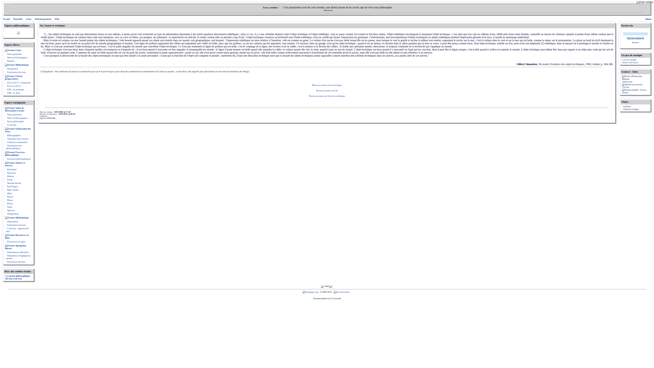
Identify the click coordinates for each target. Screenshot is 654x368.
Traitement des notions (17, 138)
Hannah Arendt (14, 183)
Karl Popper (12, 186)
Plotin (10, 203)
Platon (10, 200)
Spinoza (11, 210)
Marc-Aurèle (13, 190)
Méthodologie (22, 65)
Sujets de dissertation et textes (14, 109)
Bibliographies (14, 135)
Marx (9, 193)
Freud (9, 179)
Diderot (10, 176)
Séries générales (14, 54)
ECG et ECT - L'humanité (19, 82)
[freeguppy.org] (311, 292)
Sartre (9, 207)
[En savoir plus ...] (343, 292)
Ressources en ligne (17, 236)
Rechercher (635, 42)
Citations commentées (17, 142)
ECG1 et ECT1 (14, 86)
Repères (10, 61)
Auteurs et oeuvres (15, 164)
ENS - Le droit (13, 93)
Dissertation (12, 68)
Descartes (11, 173)
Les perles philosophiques (18, 276)
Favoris (625, 87)
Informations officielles (18, 252)
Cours (18, 50)
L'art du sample (629, 59)
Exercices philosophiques (15, 153)
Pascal (10, 196)
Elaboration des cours (18, 130)
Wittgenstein (13, 213)
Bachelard (12, 169)
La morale (11, 125)
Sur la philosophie (15, 121)
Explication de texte (16, 72)
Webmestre (627, 81)
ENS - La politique (15, 89)
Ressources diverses (16, 261)
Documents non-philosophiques (14, 147)
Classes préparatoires (13, 77)
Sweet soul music (630, 62)
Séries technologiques (17, 57)
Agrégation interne (15, 247)
